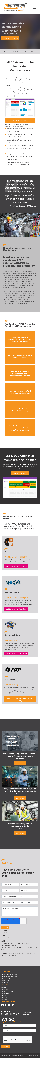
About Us (4, 997)
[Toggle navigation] (35, 7)
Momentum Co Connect (9, 974)
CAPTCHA (6, 1034)
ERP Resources (6, 993)
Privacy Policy (5, 980)
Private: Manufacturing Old (16, 557)
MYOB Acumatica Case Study (16, 566)
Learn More (20, 763)
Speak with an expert (10, 38)
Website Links (5, 978)
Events (3, 995)
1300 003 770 (5, 932)
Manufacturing (11, 640)
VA (37, 1055)
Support (4, 999)
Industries (4, 989)
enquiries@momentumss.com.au (12, 938)
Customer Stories (7, 991)
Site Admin (5, 982)
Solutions (4, 987)
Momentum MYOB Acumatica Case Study (20, 699)
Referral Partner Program (9, 976)
